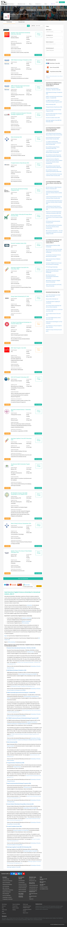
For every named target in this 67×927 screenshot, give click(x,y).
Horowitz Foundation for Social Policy (20, 830)
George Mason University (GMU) (30, 808)
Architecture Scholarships (7, 880)
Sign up (62, 2)
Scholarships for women (7, 897)
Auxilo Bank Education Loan (33, 894)
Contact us (4, 913)
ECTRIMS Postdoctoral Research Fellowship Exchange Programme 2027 (21, 113)
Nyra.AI (53, 3)
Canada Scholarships (22, 887)
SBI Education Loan (32, 880)
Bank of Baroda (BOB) (54, 67)
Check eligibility (38, 54)
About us (3, 906)
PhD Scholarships (6, 893)
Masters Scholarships (7, 891)
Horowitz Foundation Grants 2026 (18, 243)
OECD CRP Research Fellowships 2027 (20, 377)
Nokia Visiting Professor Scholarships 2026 (21, 523)
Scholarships (9, 21)
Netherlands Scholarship (21, 896)
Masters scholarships (26, 621)
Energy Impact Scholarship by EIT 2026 (20, 296)
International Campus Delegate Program (27, 907)
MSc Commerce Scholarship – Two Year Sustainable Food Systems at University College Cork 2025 (54, 232)
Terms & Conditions (16, 904)
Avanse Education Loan (33, 885)
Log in (57, 2)
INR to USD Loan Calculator (43, 882)
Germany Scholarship (22, 884)
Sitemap (14, 909)
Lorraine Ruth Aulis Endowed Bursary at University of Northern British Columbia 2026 (54, 202)
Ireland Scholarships (22, 889)
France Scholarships (22, 891)
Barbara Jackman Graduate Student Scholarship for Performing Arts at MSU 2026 (54, 217)
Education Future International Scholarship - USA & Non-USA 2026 (21, 33)
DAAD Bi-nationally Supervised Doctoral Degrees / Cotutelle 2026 (20, 86)
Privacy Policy (15, 906)
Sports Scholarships (6, 882)
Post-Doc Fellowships (7, 895)
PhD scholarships (25, 622)
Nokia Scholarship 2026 (16, 137)
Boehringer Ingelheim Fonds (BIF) (30, 851)
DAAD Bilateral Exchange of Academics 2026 (21, 60)
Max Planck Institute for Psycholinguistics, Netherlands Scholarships (52, 277)
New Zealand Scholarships (21, 894)
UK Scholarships (22, 882)
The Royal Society (27, 787)
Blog (3, 907)
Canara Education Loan (33, 887)
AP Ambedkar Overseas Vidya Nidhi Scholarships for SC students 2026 (19, 493)
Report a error (25, 912)
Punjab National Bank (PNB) (55, 71)
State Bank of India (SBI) (55, 63)
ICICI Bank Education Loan (33, 897)
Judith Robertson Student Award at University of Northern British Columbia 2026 (54, 208)
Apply (5, 635)
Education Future (30, 651)
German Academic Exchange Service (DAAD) (27, 674)
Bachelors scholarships (26, 618)
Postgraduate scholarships (8, 899)
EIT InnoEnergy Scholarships (52, 267)
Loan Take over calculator (42, 885)
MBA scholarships (6, 888)
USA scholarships (11, 642)
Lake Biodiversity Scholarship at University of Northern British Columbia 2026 (54, 193)
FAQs (3, 911)
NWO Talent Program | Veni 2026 (18, 348)
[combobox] (54, 31)
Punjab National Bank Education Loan (33, 891)
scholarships (29, 605)
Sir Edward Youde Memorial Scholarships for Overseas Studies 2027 (21, 323)
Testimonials (4, 909)
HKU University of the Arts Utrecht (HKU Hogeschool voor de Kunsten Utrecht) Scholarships (54, 251)
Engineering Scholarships (7, 884)
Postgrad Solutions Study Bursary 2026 (20, 163)
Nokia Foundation (10, 746)
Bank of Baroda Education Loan (32, 883)
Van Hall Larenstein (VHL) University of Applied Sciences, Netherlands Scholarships (54, 271)
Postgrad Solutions (17, 766)
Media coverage (15, 907)
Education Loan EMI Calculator (43, 879)
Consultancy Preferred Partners (27, 910)
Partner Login (25, 904)
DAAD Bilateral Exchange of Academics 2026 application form (23, 686)
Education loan (22, 21)
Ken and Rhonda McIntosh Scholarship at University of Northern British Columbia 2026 (54, 227)
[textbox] (54, 37)
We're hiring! (4, 904)
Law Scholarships (6, 886)
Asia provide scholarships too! (52, 298)
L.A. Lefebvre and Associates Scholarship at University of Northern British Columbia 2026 (53, 143)
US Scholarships (22, 880)
